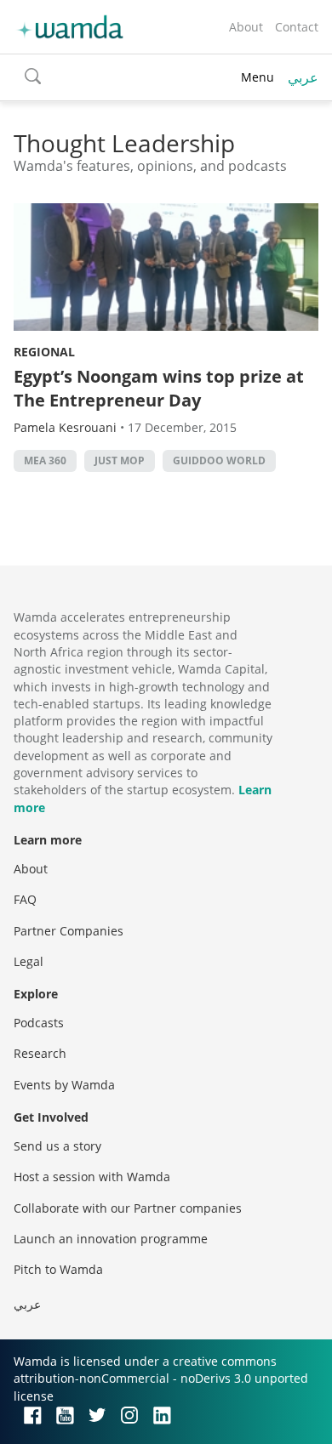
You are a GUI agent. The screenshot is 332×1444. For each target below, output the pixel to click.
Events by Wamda (64, 1085)
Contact (296, 27)
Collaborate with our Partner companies (128, 1208)
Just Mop (119, 460)
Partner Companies (68, 931)
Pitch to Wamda (58, 1269)
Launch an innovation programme (111, 1239)
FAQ (25, 899)
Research (40, 1053)
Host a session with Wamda (92, 1176)
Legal (28, 961)
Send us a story (57, 1146)
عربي (303, 77)
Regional (44, 352)
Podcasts (39, 1023)
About (246, 27)
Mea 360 (45, 460)
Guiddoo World (219, 460)
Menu (257, 77)
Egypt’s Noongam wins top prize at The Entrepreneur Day (159, 388)
